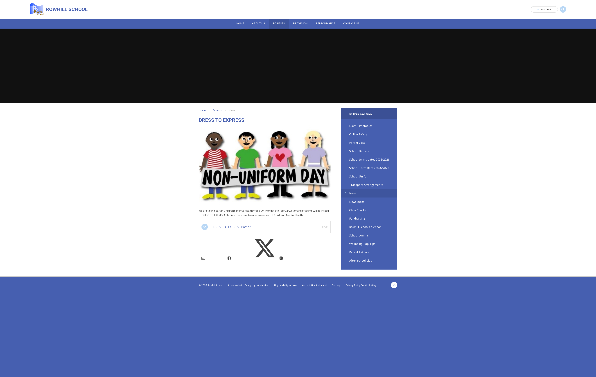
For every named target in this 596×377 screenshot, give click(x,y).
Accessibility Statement (314, 285)
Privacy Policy (353, 285)
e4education (262, 285)
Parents (217, 110)
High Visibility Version (285, 285)
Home (202, 110)
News (232, 110)
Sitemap (336, 285)
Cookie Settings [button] (369, 285)
